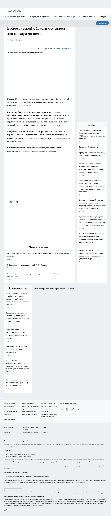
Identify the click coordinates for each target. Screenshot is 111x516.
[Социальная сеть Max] (78, 409)
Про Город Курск (9, 406)
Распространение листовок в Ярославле (16, 472)
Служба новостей (62, 48)
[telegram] (18, 201)
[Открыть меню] (4, 11)
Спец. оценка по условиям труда (13, 488)
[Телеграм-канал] (72, 409)
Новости (45, 432)
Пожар (19, 40)
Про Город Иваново (28, 403)
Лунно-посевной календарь (64, 17)
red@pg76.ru (28, 456)
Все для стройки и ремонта (14, 17)
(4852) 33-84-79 (18, 456)
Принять (102, 23)
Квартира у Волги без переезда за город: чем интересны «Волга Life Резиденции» (34, 276)
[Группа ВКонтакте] (61, 409)
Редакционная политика (30, 432)
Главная (6, 435)
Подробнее (103, 493)
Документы (7, 414)
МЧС (10, 40)
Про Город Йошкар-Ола (48, 403)
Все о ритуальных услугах (39, 17)
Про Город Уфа (26, 409)
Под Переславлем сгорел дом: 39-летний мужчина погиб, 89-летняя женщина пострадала (39, 256)
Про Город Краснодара (29, 411)
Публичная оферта (9, 419)
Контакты (7, 432)
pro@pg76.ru (32, 454)
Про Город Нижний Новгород (31, 406)
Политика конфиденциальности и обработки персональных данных (24, 496)
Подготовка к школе (87, 17)
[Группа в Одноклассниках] (67, 409)
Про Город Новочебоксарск (49, 406)
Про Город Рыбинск (10, 409)
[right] (108, 17)
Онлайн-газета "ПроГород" (30, 414)
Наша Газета (44, 411)
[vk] (10, 201)
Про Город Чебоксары (47, 409)
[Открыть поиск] (105, 11)
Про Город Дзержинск (10, 403)
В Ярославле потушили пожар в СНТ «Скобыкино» (27, 266)
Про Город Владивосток (11, 411)
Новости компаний (9, 427)
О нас (44, 427)
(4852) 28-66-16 (22, 454)
